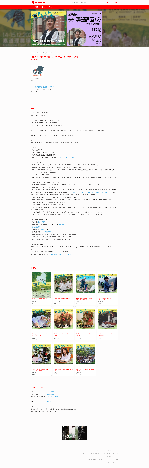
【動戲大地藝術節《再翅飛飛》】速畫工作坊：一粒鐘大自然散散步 (41, 370)
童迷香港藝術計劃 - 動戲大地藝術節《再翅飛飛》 (41, 299)
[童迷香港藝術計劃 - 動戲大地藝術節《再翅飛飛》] (41, 285)
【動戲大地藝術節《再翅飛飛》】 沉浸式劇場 (63, 299)
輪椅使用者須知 (36, 227)
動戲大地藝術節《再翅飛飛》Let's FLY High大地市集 (85, 370)
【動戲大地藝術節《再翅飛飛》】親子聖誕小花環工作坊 (85, 334)
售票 (50, 7)
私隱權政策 (109, 451)
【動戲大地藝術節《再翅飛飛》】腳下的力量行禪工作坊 (63, 370)
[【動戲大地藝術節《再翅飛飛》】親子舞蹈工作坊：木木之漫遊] (107, 285)
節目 (36, 7)
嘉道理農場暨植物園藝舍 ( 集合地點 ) (45, 87)
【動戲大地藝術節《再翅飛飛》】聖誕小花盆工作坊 (63, 334)
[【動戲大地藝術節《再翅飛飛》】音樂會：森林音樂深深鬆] (107, 320)
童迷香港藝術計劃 (36, 59)
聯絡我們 (104, 451)
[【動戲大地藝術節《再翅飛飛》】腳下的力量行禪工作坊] (63, 355)
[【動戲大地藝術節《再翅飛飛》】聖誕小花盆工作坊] (63, 320)
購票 (43, 7)
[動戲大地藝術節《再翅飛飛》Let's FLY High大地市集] (85, 355)
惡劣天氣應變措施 (49, 232)
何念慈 (49, 401)
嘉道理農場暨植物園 (52, 396)
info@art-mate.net (111, 460)
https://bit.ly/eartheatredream (66, 157)
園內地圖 (41, 229)
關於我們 (98, 451)
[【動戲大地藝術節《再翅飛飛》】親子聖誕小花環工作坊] (85, 320)
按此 (117, 457)
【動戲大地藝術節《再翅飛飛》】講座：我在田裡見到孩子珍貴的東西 (85, 299)
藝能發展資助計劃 (52, 394)
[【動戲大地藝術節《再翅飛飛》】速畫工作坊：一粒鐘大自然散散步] (41, 355)
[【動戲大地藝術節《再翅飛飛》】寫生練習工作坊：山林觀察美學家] (41, 320)
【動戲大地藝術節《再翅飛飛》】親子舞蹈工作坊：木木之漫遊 (107, 299)
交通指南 (61, 224)
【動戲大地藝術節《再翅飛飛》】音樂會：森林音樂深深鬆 (107, 334)
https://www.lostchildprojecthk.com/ (60, 254)
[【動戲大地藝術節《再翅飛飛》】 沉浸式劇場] (63, 285)
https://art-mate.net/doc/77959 (78, 252)
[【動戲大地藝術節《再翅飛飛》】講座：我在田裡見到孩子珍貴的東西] (85, 285)
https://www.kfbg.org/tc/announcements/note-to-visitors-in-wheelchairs (88, 192)
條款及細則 (115, 451)
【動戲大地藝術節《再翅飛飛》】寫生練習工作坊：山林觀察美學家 (41, 334)
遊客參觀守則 (41, 222)
